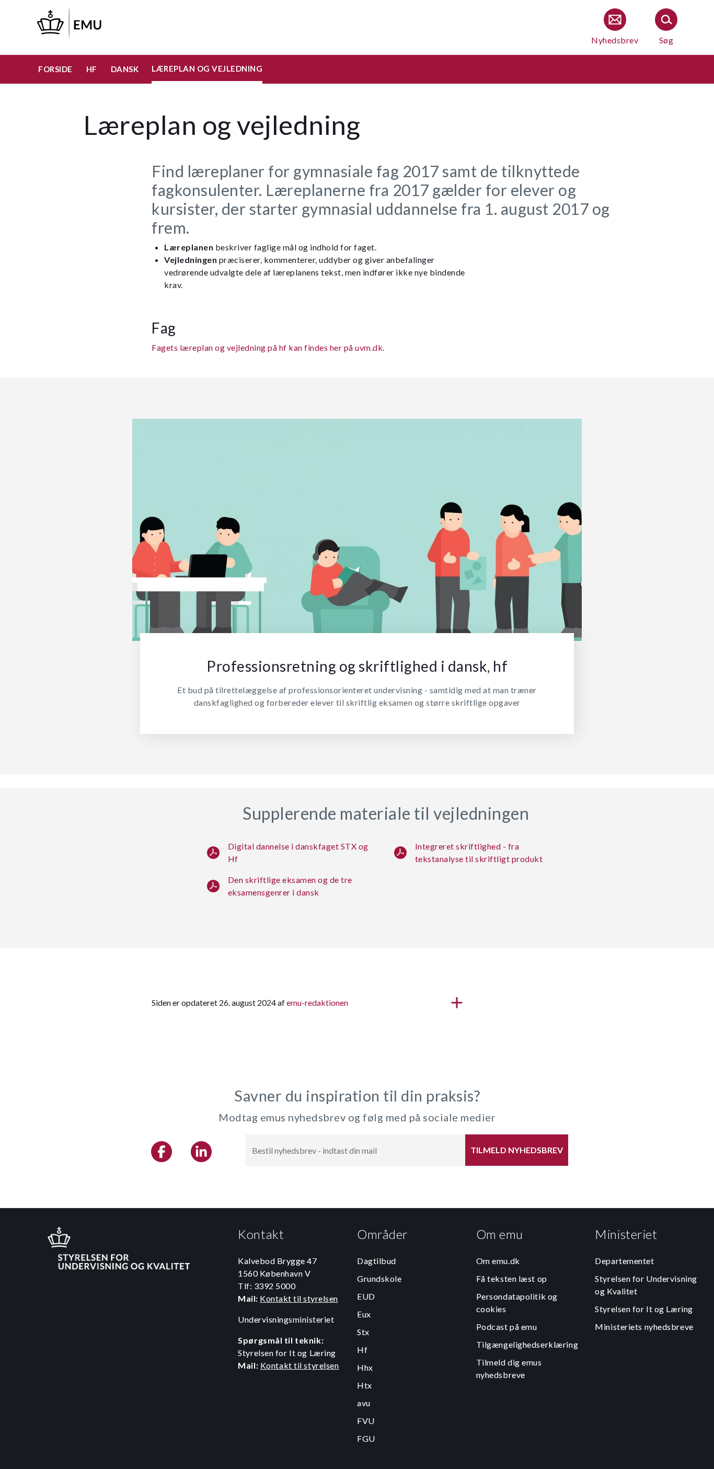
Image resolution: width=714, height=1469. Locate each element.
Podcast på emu (506, 1327)
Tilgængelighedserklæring (527, 1344)
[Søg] (666, 27)
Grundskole (379, 1278)
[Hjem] (70, 21)
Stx (363, 1332)
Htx (364, 1385)
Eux (364, 1314)
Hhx (365, 1367)
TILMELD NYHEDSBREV (516, 1150)
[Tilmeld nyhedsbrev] (614, 27)
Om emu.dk (498, 1261)
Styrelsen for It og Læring (644, 1309)
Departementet (624, 1261)
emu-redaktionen (317, 1002)
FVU (366, 1421)
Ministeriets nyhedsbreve (644, 1327)
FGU (366, 1438)
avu (364, 1403)
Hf (362, 1350)
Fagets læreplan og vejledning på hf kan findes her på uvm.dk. (268, 347)
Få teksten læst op (511, 1278)
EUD (366, 1296)
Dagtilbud (376, 1261)
